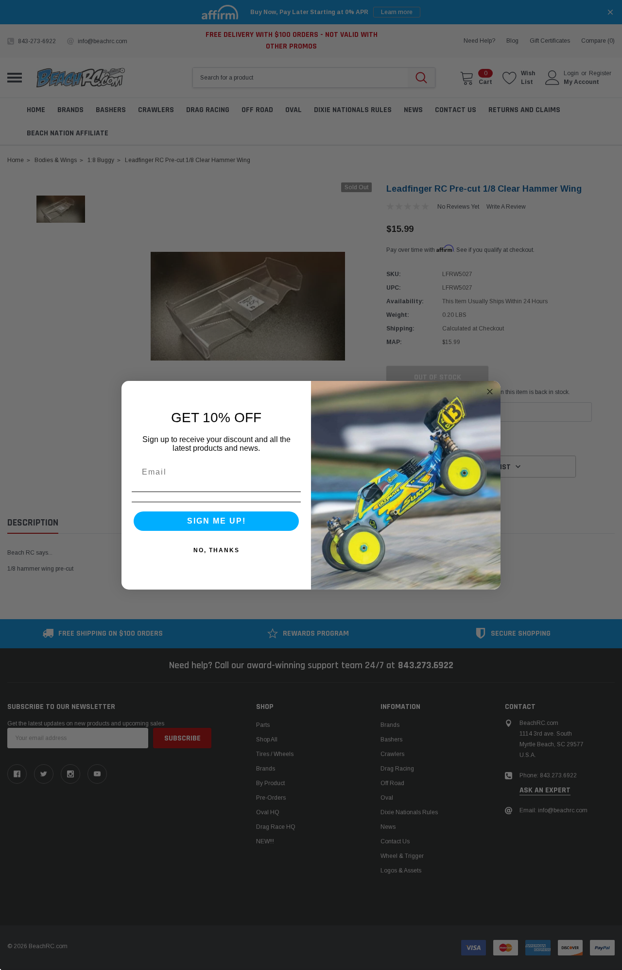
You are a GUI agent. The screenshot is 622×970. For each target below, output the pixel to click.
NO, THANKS (216, 550)
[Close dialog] (490, 391)
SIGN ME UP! (216, 521)
